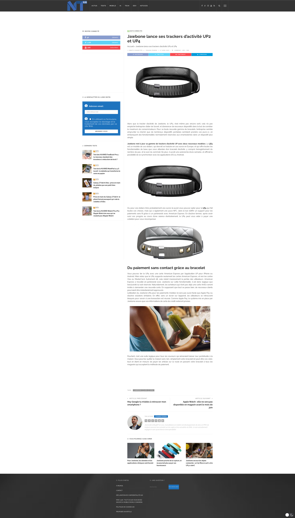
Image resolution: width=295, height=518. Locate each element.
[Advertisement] (44, 19)
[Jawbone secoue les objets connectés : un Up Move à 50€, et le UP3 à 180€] (199, 450)
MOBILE (113, 6)
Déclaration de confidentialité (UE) (129, 495)
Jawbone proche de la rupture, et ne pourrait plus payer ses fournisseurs (169, 463)
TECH (127, 6)
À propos (119, 486)
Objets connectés (135, 31)
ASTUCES (144, 6)
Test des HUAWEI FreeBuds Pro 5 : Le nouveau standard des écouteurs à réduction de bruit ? (106, 157)
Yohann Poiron (151, 50)
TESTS (103, 6)
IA (120, 6)
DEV (134, 6)
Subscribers (114, 47)
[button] (289, 515)
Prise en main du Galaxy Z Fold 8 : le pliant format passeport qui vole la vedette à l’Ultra (106, 199)
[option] (140, 453)
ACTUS (94, 6)
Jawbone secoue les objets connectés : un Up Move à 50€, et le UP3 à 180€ (199, 463)
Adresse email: (96, 106)
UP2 (183, 50)
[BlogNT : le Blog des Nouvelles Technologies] (77, 5)
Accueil (130, 46)
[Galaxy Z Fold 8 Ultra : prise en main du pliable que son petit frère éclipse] (87, 183)
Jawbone (177, 50)
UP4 (188, 50)
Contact (119, 490)
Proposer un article (124, 511)
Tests (96, 151)
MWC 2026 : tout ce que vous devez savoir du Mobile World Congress (129, 501)
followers (115, 37)
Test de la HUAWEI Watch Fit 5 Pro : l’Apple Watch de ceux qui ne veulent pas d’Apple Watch (106, 213)
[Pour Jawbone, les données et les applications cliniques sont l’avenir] (140, 450)
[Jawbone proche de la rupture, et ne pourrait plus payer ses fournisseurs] (170, 450)
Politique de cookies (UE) (125, 507)
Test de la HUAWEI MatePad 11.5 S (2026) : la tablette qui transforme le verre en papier (106, 171)
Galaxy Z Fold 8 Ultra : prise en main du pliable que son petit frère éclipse (106, 185)
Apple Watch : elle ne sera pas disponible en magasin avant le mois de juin (193, 405)
